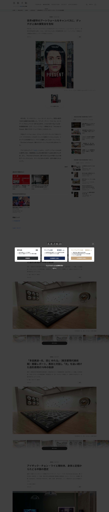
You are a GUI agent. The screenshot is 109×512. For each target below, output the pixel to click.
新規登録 (28, 258)
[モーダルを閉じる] (93, 244)
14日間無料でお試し (54, 258)
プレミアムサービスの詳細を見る (54, 265)
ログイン (54, 268)
